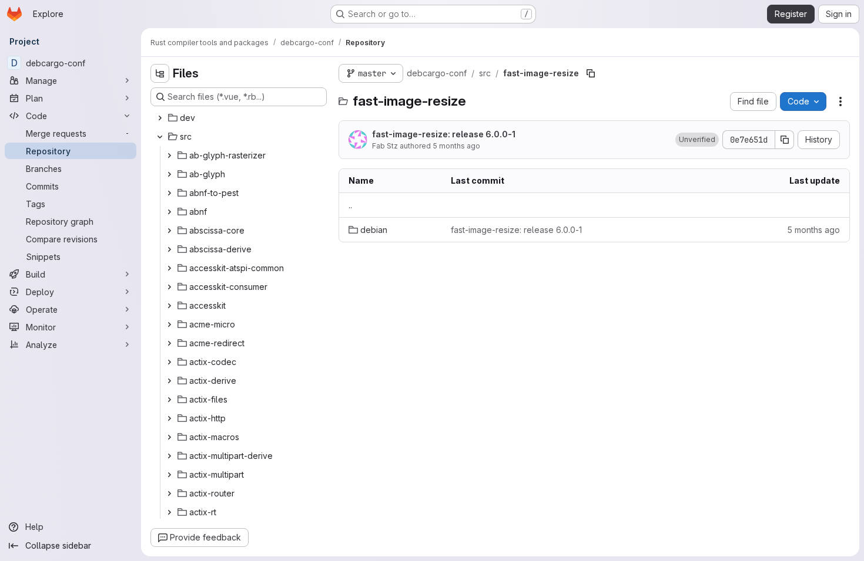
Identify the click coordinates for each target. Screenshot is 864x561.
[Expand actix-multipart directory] (169, 475)
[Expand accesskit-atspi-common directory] (169, 268)
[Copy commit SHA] (784, 139)
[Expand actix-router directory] (169, 493)
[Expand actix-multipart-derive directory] (169, 456)
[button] (697, 140)
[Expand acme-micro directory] (169, 324)
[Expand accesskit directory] (169, 306)
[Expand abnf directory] (169, 212)
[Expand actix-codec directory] (169, 362)
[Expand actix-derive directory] (169, 381)
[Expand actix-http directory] (169, 418)
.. (350, 205)
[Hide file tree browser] (159, 73)
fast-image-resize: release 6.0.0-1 (443, 134)
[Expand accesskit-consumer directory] (169, 287)
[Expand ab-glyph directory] (169, 174)
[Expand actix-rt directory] (169, 512)
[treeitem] (240, 118)
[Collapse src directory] (160, 137)
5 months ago (456, 145)
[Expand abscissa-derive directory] (169, 249)
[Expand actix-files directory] (169, 400)
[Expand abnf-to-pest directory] (169, 193)
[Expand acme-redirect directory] (169, 343)
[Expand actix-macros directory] (169, 437)
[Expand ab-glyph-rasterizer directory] (169, 155)
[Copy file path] (590, 73)
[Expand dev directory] (160, 118)
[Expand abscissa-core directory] (169, 231)
